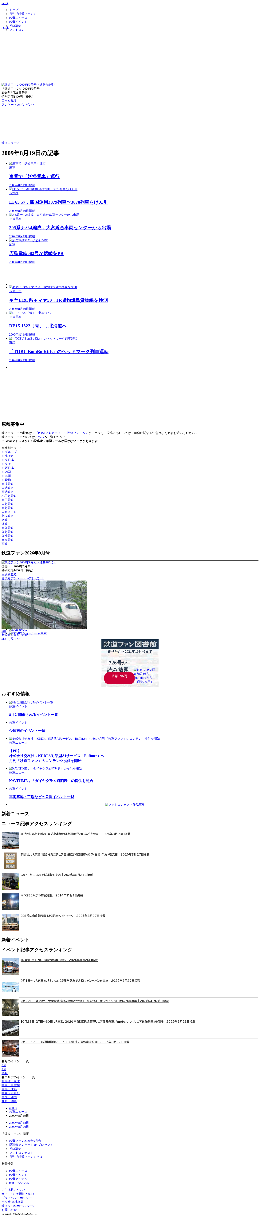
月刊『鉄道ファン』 (23, 13)
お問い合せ (9, 1209)
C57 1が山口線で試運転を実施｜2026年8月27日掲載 (57, 874)
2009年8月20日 (19, 1126)
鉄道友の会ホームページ (18, 1205)
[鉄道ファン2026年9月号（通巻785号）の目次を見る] (29, 84)
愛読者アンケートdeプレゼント (23, 578)
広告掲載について (14, 1189)
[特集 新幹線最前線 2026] (44, 627)
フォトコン (16, 29)
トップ (13, 9)
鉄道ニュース (18, 17)
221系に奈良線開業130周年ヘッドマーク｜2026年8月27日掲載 (63, 915)
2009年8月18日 (19, 1122)
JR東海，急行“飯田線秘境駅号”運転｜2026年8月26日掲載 (59, 960)
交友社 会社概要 (13, 1201)
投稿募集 (15, 25)
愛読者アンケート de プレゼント (31, 1144)
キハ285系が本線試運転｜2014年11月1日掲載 (52, 895)
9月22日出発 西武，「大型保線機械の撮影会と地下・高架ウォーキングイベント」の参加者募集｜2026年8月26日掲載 (95, 1001)
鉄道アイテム (18, 1178)
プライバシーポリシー (17, 1197)
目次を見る (9, 574)
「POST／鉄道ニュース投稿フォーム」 (61, 433)
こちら (39, 437)
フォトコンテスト (21, 1152)
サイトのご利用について (18, 1193)
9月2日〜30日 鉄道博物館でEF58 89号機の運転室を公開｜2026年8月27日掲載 (75, 1042)
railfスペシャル (19, 1182)
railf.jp (5, 3)
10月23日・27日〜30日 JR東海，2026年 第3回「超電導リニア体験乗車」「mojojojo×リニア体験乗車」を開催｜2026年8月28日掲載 (108, 1021)
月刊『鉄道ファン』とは (26, 1156)
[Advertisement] (123, 274)
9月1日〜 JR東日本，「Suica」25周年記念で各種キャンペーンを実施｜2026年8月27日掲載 (80, 980)
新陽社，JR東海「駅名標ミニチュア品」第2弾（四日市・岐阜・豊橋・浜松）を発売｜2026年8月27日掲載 (85, 854)
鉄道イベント (18, 21)
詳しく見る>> (11, 638)
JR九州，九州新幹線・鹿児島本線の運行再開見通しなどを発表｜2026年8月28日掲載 (75, 834)
